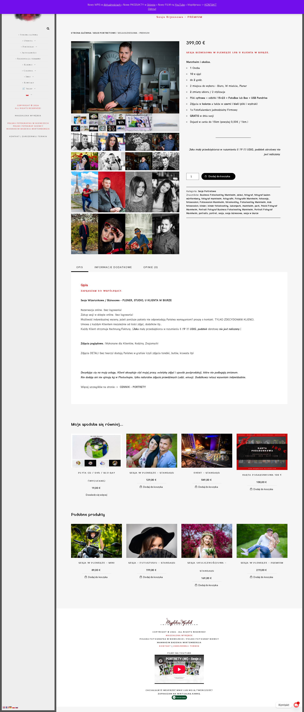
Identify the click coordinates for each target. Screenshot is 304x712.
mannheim (247, 206)
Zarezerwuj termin (34, 136)
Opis (79, 267)
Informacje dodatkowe (113, 267)
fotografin (228, 198)
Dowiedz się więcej (96, 494)
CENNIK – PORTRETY (134, 387)
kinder (203, 206)
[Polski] (28, 95)
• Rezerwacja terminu (28, 58)
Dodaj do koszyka (219, 176)
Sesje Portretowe (104, 33)
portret (213, 213)
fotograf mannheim (211, 198)
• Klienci (27, 64)
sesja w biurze (251, 213)
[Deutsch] (10, 707)
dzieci (240, 195)
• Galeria (27, 70)
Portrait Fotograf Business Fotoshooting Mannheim (226, 209)
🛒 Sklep (27, 88)
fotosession (192, 202)
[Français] (7, 707)
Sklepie (151, 4)
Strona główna (81, 33)
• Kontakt (28, 82)
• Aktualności (28, 52)
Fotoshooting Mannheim (253, 202)
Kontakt (14, 136)
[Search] (47, 28)
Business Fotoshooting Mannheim (218, 195)
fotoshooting (232, 202)
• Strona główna (28, 34)
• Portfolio (27, 46)
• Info (27, 76)
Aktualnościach (112, 4)
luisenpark (235, 206)
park (257, 206)
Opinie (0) (150, 267)
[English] (4, 707)
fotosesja (263, 198)
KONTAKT (210, 4)
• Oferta (27, 40)
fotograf (248, 195)
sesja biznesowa (233, 213)
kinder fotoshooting (218, 206)
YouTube (180, 4)
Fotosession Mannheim (212, 202)
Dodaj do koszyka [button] (153, 486)
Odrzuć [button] (152, 9)
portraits (203, 213)
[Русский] (16, 707)
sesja (221, 213)
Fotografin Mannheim (246, 198)
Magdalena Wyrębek (28, 115)
